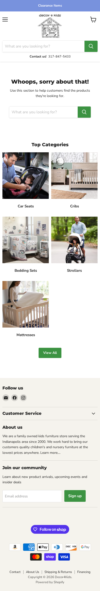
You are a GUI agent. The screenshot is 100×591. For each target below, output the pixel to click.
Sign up (75, 496)
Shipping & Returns (58, 572)
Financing (84, 572)
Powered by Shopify (50, 582)
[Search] (91, 46)
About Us (32, 572)
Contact (15, 572)
